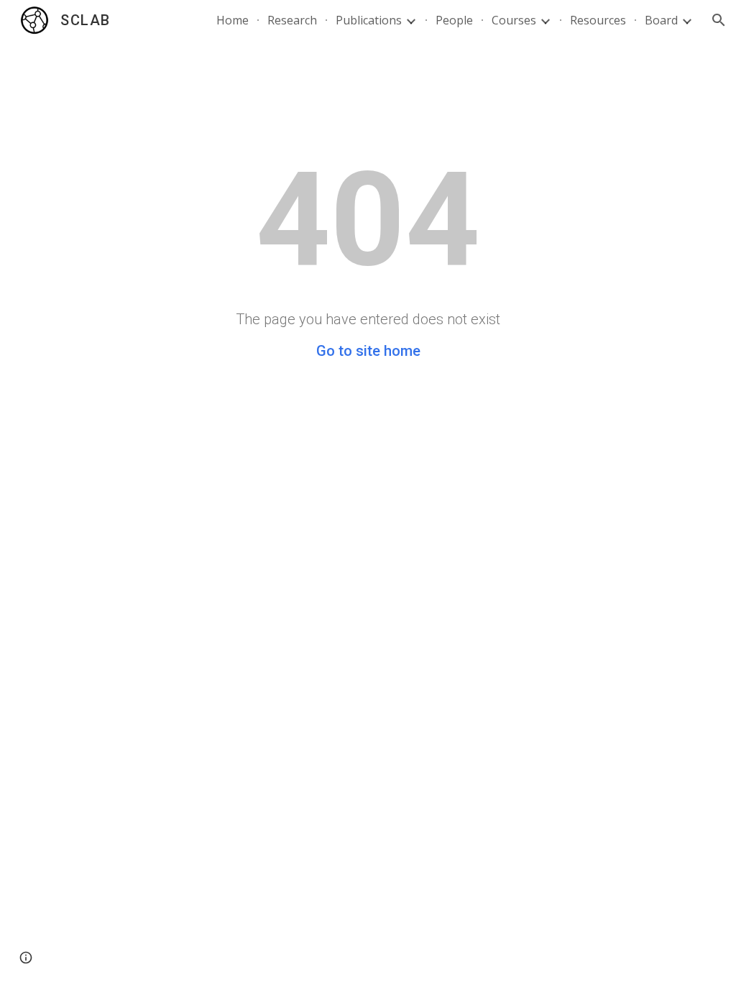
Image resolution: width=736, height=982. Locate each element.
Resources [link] (598, 20)
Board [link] (661, 20)
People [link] (454, 20)
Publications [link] (369, 20)
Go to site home (368, 350)
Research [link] (292, 20)
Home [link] (232, 20)
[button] (719, 20)
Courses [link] (514, 20)
